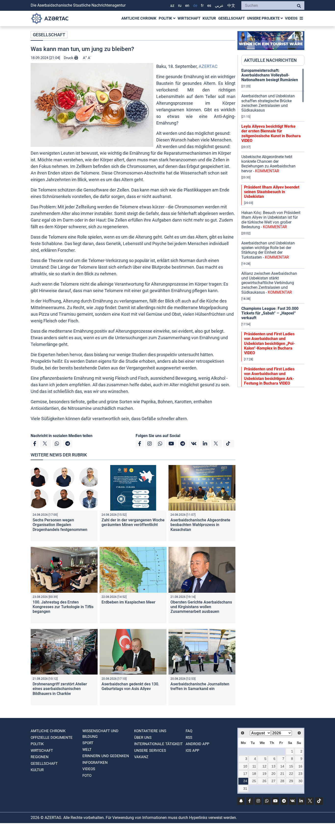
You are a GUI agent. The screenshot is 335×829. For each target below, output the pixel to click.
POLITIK (166, 18)
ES (209, 5)
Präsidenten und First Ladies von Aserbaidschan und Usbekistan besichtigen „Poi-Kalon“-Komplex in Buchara (269, 343)
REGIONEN (40, 757)
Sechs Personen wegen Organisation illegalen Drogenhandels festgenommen (60, 525)
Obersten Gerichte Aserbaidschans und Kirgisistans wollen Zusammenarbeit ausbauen (201, 607)
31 (245, 789)
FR (202, 5)
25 (254, 781)
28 (282, 781)
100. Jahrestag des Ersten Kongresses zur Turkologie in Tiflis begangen (63, 607)
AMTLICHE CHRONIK (138, 18)
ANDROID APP (197, 744)
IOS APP (192, 750)
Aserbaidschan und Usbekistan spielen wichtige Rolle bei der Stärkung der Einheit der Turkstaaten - (268, 250)
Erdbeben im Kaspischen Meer (128, 602)
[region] (272, 227)
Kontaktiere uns (150, 731)
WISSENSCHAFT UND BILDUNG (100, 734)
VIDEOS (291, 18)
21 (282, 774)
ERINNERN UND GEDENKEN (105, 756)
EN (187, 5)
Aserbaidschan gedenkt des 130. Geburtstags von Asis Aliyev (130, 686)
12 (264, 766)
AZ (172, 5)
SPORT (87, 743)
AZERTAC (208, 66)
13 (273, 766)
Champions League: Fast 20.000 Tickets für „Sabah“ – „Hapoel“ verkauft (269, 313)
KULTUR (209, 18)
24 (245, 781)
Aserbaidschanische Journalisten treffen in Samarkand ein (199, 686)
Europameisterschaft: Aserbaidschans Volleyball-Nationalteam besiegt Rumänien (269, 75)
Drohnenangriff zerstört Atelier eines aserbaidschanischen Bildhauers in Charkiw (60, 689)
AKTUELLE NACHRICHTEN (270, 60)
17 (245, 774)
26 (264, 781)
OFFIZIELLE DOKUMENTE (52, 737)
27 (273, 781)
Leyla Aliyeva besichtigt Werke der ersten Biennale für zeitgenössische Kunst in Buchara (271, 133)
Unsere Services (150, 750)
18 (254, 774)
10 (245, 766)
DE (195, 5)
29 (291, 781)
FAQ (189, 731)
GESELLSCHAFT (231, 18)
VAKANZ (141, 757)
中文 (231, 5)
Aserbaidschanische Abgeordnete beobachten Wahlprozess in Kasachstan (200, 525)
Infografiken (95, 762)
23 (300, 774)
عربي (219, 5)
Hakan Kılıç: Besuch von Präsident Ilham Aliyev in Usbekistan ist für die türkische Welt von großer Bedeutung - (270, 219)
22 (291, 774)
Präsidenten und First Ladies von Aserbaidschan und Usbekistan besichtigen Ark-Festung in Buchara (269, 376)
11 (254, 766)
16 (300, 766)
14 (282, 766)
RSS (189, 737)
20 (273, 774)
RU (179, 5)
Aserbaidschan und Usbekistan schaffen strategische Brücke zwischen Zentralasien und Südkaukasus (268, 103)
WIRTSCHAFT (189, 18)
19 (264, 774)
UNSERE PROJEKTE (264, 18)
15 (291, 766)
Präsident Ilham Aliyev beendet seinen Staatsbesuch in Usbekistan (271, 192)
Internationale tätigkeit (158, 744)
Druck (69, 58)
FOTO (86, 775)
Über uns (143, 737)
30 (300, 781)
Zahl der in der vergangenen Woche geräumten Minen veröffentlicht (133, 522)
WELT (86, 749)
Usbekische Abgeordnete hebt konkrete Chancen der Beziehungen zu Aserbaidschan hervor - (268, 163)
